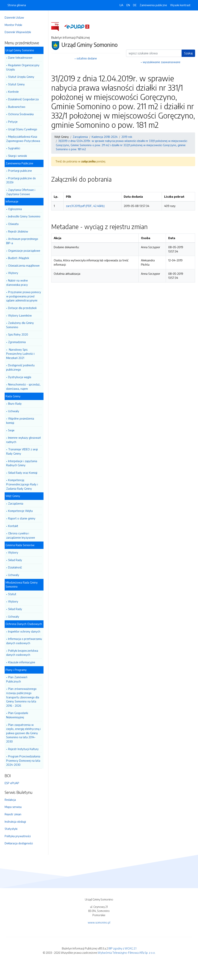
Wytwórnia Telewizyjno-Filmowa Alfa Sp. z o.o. (126, 952)
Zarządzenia (15, 503)
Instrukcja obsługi (15, 821)
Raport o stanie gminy (21, 518)
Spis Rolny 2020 (18, 334)
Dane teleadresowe (20, 57)
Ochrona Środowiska (21, 114)
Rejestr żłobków (18, 231)
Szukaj (188, 53)
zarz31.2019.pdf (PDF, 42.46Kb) (85, 206)
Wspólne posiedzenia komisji (20, 420)
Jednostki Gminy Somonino (24, 216)
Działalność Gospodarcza (23, 99)
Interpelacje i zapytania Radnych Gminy (21, 463)
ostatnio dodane (87, 58)
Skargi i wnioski (17, 155)
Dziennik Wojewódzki (18, 32)
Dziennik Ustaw (14, 17)
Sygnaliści (14, 148)
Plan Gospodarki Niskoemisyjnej (17, 715)
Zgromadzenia (17, 342)
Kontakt (13, 526)
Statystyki (11, 828)
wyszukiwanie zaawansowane (161, 62)
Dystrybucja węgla (19, 377)
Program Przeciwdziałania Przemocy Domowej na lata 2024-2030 (23, 760)
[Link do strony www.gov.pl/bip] (57, 26)
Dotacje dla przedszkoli (22, 308)
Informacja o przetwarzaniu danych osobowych (24, 641)
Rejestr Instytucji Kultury (23, 749)
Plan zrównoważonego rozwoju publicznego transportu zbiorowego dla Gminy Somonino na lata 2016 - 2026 (22, 697)
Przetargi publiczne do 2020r (21, 180)
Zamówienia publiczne (153, 5)
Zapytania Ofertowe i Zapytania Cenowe (20, 192)
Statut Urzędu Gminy (21, 76)
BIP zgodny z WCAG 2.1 (122, 948)
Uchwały (13, 411)
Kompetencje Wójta (20, 510)
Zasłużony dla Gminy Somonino (20, 325)
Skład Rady (15, 560)
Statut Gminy (16, 84)
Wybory (13, 273)
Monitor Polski (13, 25)
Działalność (15, 567)
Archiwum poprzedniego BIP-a (22, 241)
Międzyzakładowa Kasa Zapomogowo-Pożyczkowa (23, 138)
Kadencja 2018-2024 (105, 136)
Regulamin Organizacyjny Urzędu (22, 67)
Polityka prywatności (18, 836)
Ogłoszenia (15, 209)
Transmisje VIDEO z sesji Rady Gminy (22, 451)
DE (135, 5)
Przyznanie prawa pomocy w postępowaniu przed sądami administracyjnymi (23, 296)
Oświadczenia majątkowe (24, 265)
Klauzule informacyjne (21, 662)
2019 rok (126, 136)
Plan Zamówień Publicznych (16, 679)
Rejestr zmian (13, 814)
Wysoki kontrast (180, 5)
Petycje (13, 121)
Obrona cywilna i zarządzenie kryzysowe (20, 535)
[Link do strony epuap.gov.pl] (76, 26)
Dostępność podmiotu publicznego (20, 367)
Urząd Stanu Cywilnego (22, 129)
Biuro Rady (15, 403)
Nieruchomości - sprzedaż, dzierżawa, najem (23, 386)
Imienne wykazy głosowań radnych (23, 440)
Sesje (11, 430)
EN (128, 5)
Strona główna (17, 5)
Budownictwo (16, 106)
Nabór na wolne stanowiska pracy (17, 282)
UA (121, 5)
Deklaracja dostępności (19, 843)
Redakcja (10, 799)
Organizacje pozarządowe (24, 250)
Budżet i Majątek (18, 258)
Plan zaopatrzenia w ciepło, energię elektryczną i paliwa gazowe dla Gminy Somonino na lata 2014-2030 (23, 733)
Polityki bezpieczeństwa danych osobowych (22, 653)
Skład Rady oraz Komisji (22, 472)
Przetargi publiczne (20, 170)
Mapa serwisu (13, 807)
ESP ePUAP (12, 783)
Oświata (13, 224)
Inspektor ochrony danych (24, 631)
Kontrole (13, 91)
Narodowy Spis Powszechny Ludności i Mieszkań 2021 (20, 354)
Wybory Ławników (20, 315)
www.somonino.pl (99, 922)
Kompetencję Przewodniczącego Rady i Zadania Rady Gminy (22, 484)
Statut (12, 594)
